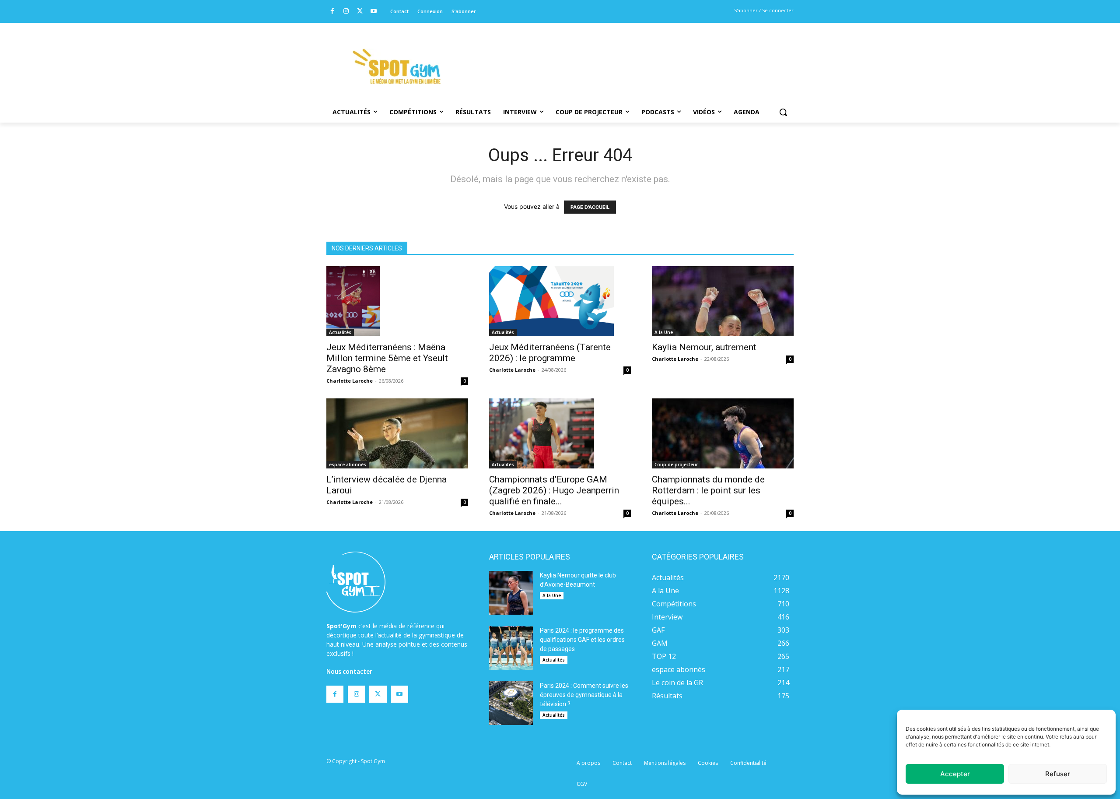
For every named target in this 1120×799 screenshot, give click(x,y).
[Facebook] (332, 12)
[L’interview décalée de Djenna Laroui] (397, 433)
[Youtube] (374, 12)
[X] (360, 12)
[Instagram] (346, 12)
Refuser (1057, 774)
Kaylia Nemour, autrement (704, 347)
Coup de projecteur (676, 464)
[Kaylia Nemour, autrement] (723, 301)
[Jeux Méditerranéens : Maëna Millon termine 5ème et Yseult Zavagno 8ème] (397, 301)
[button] (783, 112)
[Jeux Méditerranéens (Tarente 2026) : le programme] (560, 301)
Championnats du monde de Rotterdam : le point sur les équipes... (708, 490)
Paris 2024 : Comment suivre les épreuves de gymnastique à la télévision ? (584, 694)
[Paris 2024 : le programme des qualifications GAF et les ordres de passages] (511, 648)
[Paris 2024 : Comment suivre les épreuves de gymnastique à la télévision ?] (511, 703)
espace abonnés (347, 464)
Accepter (955, 774)
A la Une (663, 332)
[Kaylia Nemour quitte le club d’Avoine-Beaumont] (511, 593)
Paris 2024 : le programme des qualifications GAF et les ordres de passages (582, 639)
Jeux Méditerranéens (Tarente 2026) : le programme (550, 352)
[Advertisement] (619, 54)
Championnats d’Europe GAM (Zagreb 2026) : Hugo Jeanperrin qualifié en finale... (554, 490)
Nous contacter (349, 672)
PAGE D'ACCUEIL (589, 207)
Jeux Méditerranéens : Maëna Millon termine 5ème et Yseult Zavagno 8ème (387, 358)
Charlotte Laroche (349, 380)
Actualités (340, 332)
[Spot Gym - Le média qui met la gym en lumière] (396, 66)
